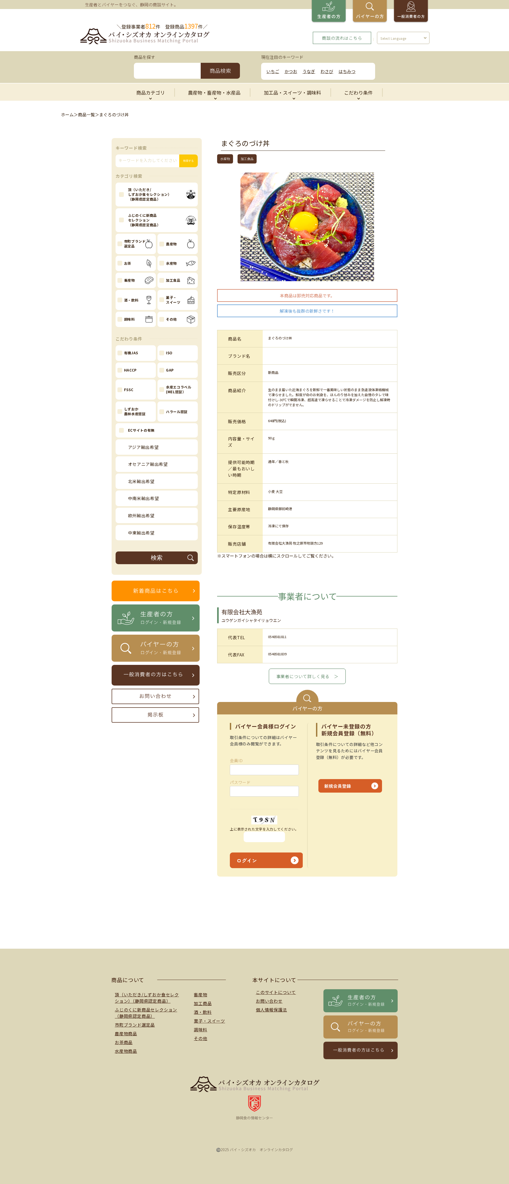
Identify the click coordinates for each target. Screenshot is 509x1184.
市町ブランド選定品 (135, 1025)
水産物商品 (126, 1051)
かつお (290, 71)
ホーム (67, 114)
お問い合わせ (269, 1001)
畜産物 (200, 994)
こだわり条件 (358, 92)
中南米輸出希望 (143, 498)
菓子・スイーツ (209, 1021)
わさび (327, 71)
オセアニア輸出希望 (148, 464)
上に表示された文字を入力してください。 (264, 829)
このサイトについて (276, 992)
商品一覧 (86, 114)
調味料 (200, 1029)
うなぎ (308, 71)
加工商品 (203, 1003)
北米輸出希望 (141, 481)
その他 (200, 1038)
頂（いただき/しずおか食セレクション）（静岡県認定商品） (147, 997)
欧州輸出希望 (141, 515)
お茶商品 (124, 1042)
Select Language (393, 38)
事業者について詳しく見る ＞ (307, 676)
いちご (272, 71)
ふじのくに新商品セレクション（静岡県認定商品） (146, 1012)
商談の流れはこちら (342, 38)
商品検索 (220, 70)
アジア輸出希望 (143, 447)
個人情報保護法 (271, 1009)
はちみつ (347, 71)
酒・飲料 (203, 1012)
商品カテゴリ (150, 92)
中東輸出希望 (141, 532)
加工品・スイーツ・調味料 (292, 92)
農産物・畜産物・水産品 (214, 92)
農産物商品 (126, 1033)
